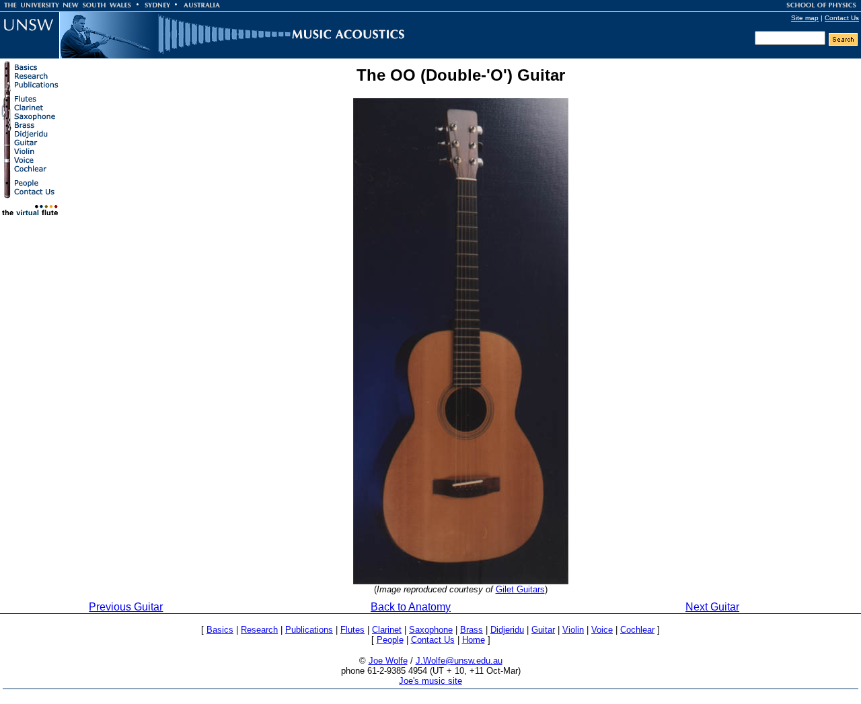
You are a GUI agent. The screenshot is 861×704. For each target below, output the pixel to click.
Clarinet (387, 630)
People (390, 640)
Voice (602, 630)
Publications (309, 630)
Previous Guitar (126, 607)
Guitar (543, 630)
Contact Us (842, 18)
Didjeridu (507, 630)
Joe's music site (430, 681)
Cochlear (637, 630)
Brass (471, 630)
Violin (573, 630)
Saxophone (431, 630)
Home (473, 640)
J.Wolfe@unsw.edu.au (459, 661)
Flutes (352, 630)
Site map (805, 18)
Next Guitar (712, 607)
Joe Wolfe (388, 661)
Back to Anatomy (411, 607)
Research (259, 630)
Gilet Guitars (520, 589)
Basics (220, 630)
